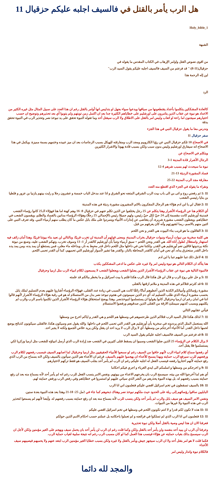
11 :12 (204, 416)
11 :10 (204, 385)
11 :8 (204, 334)
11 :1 (204, 193)
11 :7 (204, 317)
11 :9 (204, 367)
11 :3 (204, 230)
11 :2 (204, 204)
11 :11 (204, 409)
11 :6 (204, 283)
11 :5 (204, 277)
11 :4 (204, 257)
